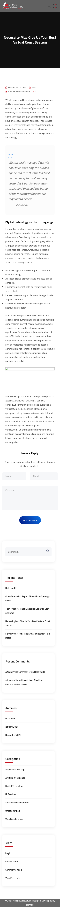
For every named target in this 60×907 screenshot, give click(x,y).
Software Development (19, 92)
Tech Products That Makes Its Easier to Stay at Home (27, 611)
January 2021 (11, 727)
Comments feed (13, 870)
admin (8, 680)
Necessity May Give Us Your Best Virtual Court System (27, 623)
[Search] (46, 551)
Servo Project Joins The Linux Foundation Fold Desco (27, 635)
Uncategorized (12, 811)
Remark (30, 904)
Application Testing (14, 769)
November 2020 (13, 735)
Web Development (14, 819)
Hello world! (10, 588)
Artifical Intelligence (15, 778)
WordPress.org (12, 878)
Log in (8, 853)
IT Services (10, 794)
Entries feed (11, 861)
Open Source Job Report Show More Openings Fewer (27, 598)
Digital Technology (14, 786)
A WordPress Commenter (17, 672)
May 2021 (10, 718)
